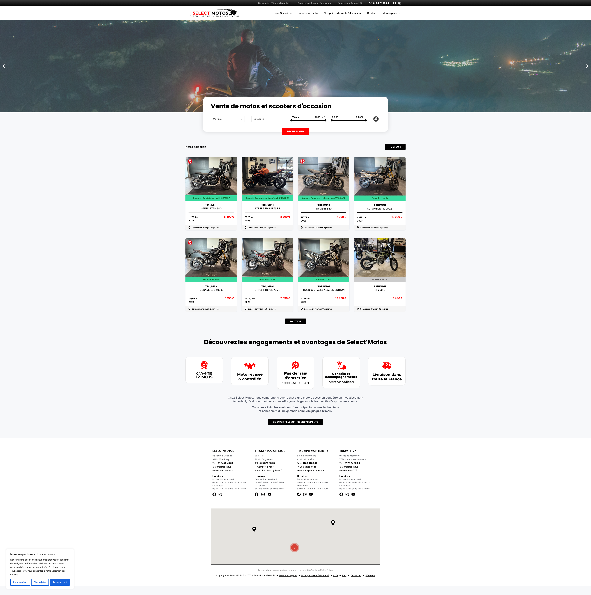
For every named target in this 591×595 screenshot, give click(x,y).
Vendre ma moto (308, 13)
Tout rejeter (40, 582)
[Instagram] (399, 3)
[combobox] (228, 119)
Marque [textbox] (217, 118)
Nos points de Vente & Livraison (342, 13)
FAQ (344, 575)
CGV (335, 575)
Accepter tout (60, 582)
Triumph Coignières (314, 3)
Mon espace (389, 13)
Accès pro (356, 575)
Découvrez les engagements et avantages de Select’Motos (295, 342)
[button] (4, 66)
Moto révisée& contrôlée (250, 376)
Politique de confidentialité (315, 575)
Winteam (370, 575)
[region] (40, 569)
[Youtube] (269, 494)
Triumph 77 (350, 3)
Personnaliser (20, 582)
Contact (371, 13)
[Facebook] (394, 3)
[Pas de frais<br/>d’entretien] (295, 365)
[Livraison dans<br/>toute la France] (387, 365)
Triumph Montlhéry (274, 3)
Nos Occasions (283, 13)
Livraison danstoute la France (387, 376)
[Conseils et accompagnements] (341, 365)
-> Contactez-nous (221, 466)
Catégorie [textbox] (258, 118)
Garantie (204, 373)
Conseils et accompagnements (341, 375)
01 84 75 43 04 (381, 3)
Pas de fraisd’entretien (295, 375)
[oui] (375, 118)
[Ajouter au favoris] (232, 161)
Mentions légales (288, 575)
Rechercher (295, 131)
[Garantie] (204, 365)
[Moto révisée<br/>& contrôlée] (250, 366)
